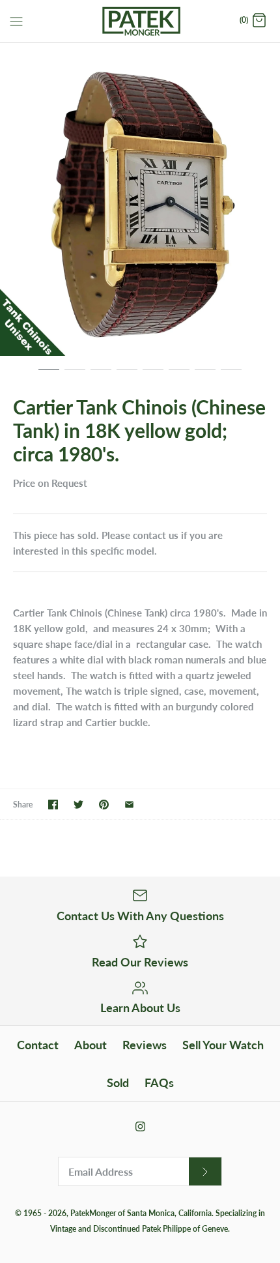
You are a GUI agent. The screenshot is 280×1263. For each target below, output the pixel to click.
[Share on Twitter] (78, 804)
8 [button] (231, 375)
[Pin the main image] (104, 804)
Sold (118, 1082)
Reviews (144, 1045)
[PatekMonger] (140, 21)
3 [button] (100, 375)
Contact (38, 1045)
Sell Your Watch (223, 1045)
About (90, 1045)
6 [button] (179, 375)
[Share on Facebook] (53, 804)
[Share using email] (129, 804)
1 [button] (48, 375)
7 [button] (205, 375)
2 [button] (74, 375)
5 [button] (153, 375)
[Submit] (205, 1171)
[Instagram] (140, 1126)
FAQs (159, 1082)
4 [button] (126, 375)
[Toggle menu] (16, 20)
